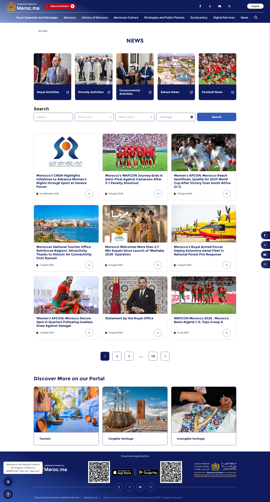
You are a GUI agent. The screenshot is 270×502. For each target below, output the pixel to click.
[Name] (8, 494)
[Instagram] (151, 487)
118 (153, 356)
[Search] (255, 18)
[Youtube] (140, 487)
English (255, 6)
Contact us (90, 497)
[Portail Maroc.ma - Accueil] (50, 467)
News (244, 17)
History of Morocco (95, 17)
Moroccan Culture (126, 17)
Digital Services (224, 17)
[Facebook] (119, 487)
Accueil (42, 31)
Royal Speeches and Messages (37, 17)
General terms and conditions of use (56, 497)
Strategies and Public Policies (164, 17)
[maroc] (200, 6)
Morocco (70, 17)
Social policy (199, 17)
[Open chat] (8, 481)
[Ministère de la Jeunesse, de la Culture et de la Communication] (215, 469)
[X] (130, 487)
